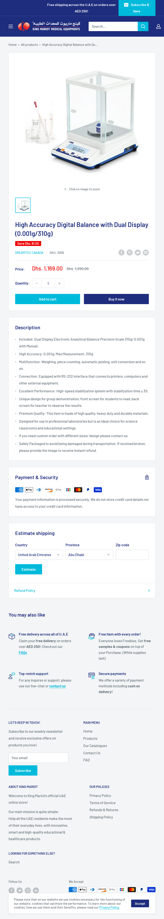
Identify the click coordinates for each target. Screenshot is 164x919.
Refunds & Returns (103, 810)
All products (29, 44)
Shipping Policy (101, 817)
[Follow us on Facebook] (12, 890)
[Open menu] (11, 26)
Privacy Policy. (109, 907)
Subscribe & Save (140, 8)
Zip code (122, 545)
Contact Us (91, 753)
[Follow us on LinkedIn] (36, 890)
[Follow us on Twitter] (20, 890)
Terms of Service (102, 803)
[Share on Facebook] (121, 252)
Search (14, 862)
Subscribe (23, 770)
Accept (140, 903)
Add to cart (47, 299)
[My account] (158, 26)
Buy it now (116, 299)
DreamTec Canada (29, 252)
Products (90, 738)
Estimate (29, 569)
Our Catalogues (95, 745)
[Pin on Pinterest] (130, 252)
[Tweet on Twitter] (138, 252)
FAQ (86, 760)
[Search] (143, 26)
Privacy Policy (100, 795)
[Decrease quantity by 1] (36, 283)
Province (72, 545)
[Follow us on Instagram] (28, 890)
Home (13, 44)
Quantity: (22, 283)
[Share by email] (146, 252)
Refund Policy (24, 590)
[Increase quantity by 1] (59, 283)
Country (21, 545)
